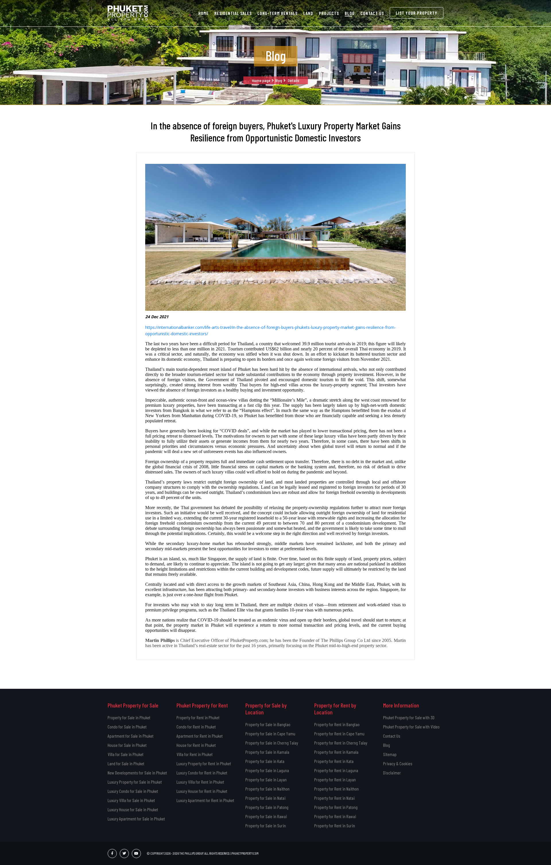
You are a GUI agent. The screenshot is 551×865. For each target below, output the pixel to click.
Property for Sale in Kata (264, 761)
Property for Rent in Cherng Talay (340, 742)
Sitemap (390, 754)
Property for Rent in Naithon (336, 788)
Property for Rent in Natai (334, 798)
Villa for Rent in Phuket (194, 754)
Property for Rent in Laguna (336, 770)
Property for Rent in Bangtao (337, 724)
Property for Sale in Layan (266, 779)
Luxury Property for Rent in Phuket (203, 763)
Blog (350, 13)
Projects (329, 13)
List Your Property (416, 13)
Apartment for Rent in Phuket (199, 736)
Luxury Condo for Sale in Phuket (133, 791)
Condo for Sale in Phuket (127, 726)
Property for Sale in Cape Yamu (270, 733)
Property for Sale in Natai (265, 798)
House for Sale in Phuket (127, 745)
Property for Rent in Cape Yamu (339, 733)
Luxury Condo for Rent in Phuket (201, 772)
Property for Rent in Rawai (335, 816)
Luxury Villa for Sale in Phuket (131, 800)
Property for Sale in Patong (266, 807)
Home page (261, 80)
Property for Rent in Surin (334, 825)
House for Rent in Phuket (196, 745)
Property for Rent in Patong (336, 807)
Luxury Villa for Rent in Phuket (200, 782)
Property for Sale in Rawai (266, 816)
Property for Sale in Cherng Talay (271, 742)
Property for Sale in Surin (265, 825)
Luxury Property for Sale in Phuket (135, 782)
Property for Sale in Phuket (129, 717)
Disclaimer (392, 772)
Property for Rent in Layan (335, 779)
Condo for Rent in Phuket (196, 726)
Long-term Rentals (277, 13)
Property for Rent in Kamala (336, 752)
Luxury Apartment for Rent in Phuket (205, 800)
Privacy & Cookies (397, 763)
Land (308, 13)
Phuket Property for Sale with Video (411, 726)
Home (203, 13)
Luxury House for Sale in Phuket (133, 809)
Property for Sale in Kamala (267, 752)
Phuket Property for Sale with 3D (408, 717)
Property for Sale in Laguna (267, 770)
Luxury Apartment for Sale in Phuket (136, 818)
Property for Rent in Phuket (198, 717)
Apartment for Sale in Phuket (131, 736)
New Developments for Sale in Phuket (137, 772)
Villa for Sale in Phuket (125, 754)
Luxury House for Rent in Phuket (201, 791)
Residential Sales (233, 13)
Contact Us (372, 13)
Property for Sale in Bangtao (267, 724)
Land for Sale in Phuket (126, 763)
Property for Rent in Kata (334, 761)
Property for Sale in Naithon (267, 788)
